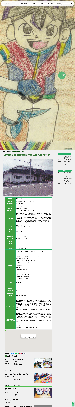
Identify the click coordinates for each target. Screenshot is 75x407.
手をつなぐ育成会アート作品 (62, 75)
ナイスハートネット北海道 (21, 238)
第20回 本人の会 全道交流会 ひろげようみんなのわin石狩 (68, 162)
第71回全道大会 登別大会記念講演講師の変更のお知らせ (67, 181)
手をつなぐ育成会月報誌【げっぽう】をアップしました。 (67, 164)
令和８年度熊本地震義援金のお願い (67, 160)
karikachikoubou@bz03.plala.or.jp (24, 234)
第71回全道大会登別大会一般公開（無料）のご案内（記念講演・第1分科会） (68, 157)
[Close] (34, 335)
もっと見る (70, 167)
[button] (28, 340)
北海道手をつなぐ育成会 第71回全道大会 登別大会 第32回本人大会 (68, 184)
